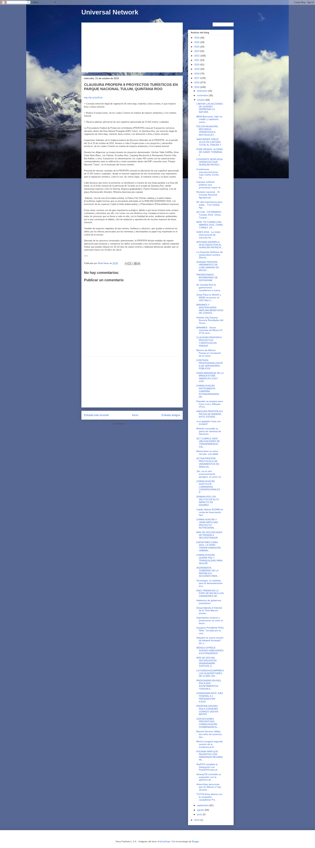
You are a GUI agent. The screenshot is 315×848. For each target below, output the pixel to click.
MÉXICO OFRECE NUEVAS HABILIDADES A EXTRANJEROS (209, 650)
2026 (197, 37)
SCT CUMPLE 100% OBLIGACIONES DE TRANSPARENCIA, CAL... (208, 442)
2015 (197, 87)
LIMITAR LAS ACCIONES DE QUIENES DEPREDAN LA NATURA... (209, 107)
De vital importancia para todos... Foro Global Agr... (209, 205)
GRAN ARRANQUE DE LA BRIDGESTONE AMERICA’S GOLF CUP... (209, 377)
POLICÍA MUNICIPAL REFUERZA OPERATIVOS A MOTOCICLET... (207, 130)
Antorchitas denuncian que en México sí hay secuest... (208, 787)
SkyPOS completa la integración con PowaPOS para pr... (207, 767)
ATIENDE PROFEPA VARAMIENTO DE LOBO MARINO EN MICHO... (207, 266)
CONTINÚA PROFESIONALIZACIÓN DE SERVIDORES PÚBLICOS (209, 364)
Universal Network (109, 12)
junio (200, 814)
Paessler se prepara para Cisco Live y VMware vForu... (209, 404)
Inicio (135, 415)
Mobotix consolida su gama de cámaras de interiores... (208, 431)
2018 (197, 73)
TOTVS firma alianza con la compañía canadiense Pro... (209, 797)
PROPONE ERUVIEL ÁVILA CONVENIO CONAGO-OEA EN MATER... (207, 710)
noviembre (203, 95)
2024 (197, 46)
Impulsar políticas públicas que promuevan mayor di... (209, 185)
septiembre (203, 805)
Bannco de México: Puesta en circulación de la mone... (208, 353)
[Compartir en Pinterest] (138, 263)
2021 (197, 60)
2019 (197, 69)
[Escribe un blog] (129, 263)
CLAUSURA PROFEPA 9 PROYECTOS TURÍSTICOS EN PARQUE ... (209, 341)
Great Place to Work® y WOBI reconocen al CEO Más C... (208, 297)
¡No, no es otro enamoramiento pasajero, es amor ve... (209, 474)
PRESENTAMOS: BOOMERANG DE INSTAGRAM (207, 277)
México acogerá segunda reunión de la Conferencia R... (209, 744)
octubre (201, 100)
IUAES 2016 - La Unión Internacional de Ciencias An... (208, 235)
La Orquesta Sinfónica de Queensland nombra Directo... (209, 255)
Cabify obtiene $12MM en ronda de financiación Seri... (209, 512)
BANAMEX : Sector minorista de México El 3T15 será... (209, 330)
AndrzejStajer (164, 841)
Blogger (195, 841)
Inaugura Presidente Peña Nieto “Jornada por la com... (210, 630)
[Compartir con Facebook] (135, 263)
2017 (197, 78)
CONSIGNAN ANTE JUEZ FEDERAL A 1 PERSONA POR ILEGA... (209, 697)
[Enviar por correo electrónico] (126, 263)
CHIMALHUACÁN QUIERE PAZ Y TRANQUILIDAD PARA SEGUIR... (209, 559)
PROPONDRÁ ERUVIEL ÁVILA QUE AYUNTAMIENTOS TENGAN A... (208, 684)
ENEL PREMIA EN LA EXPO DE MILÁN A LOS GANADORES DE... (210, 593)
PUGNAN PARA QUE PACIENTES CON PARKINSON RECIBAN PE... (209, 755)
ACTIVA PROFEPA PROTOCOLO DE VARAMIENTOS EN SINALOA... (207, 462)
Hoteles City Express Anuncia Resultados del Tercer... (209, 320)
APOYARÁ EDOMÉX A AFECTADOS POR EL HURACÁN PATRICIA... (209, 245)
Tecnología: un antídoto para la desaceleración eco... (209, 583)
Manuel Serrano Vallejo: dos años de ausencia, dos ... (209, 734)
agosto (201, 810)
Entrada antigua (171, 415)
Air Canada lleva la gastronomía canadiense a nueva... (209, 287)
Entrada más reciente (96, 415)
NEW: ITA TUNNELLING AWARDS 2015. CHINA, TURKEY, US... (209, 225)
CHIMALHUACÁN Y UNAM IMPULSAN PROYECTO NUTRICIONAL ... (207, 523)
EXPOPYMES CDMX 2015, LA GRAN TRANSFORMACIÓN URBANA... (208, 546)
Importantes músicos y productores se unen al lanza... (209, 620)
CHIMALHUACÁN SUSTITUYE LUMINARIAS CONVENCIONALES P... (208, 487)
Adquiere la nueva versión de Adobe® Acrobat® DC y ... (209, 640)
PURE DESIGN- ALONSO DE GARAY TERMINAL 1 (209, 152)
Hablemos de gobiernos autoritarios (208, 602)
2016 (197, 82)
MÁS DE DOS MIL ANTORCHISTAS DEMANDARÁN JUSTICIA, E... (206, 661)
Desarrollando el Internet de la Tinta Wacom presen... (209, 610)
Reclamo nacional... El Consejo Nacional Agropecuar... (208, 195)
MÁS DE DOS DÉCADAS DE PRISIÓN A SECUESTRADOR (209, 535)
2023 (197, 51)
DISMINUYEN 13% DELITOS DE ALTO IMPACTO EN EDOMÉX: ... (207, 500)
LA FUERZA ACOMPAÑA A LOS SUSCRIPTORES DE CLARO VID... (210, 673)
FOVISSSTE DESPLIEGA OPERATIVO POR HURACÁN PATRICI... (209, 162)
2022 (197, 55)
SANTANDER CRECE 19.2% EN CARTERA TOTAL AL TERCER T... (209, 142)
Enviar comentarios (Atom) (139, 423)
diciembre (202, 90)
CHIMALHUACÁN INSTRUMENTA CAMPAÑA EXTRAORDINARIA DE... (207, 391)
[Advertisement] (132, 47)
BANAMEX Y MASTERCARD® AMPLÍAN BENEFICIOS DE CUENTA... (209, 308)
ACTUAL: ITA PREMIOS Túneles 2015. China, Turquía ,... (208, 215)
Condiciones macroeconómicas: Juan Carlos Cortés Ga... (207, 173)
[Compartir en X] (132, 263)
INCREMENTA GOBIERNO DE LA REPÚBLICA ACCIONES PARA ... (208, 571)
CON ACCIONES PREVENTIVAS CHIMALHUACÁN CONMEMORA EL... (208, 722)
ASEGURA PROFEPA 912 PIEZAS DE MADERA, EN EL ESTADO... (209, 414)
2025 (197, 42)
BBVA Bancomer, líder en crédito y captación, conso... (209, 119)
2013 (197, 820)
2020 (197, 64)
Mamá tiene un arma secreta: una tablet (207, 452)
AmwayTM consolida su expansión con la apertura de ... (208, 777)
